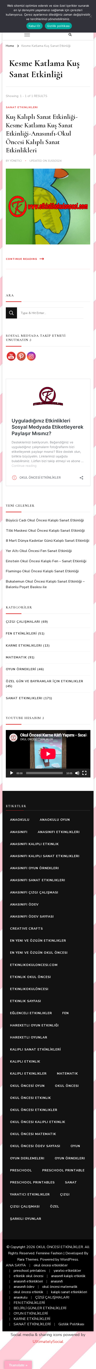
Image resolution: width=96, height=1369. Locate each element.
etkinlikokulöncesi (29, 989)
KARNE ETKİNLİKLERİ (32, 1318)
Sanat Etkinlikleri (22, 107)
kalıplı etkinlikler (28, 1073)
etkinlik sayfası (25, 1001)
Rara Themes (27, 1259)
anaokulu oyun (55, 820)
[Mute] (77, 773)
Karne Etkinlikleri (24, 645)
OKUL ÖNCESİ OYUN (27, 1086)
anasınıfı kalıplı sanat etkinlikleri (44, 856)
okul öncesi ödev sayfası (35, 1146)
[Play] (11, 773)
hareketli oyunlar (28, 1037)
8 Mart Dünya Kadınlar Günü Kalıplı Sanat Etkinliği (47, 540)
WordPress (69, 1259)
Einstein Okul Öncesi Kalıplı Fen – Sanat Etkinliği (46, 561)
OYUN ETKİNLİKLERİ (31, 1313)
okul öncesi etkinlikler (33, 1110)
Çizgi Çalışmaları (23, 622)
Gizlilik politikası (58, 26)
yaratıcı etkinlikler (30, 1194)
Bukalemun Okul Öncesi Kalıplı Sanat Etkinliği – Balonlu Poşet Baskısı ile (45, 584)
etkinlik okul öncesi (30, 977)
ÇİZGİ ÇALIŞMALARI (52, 1297)
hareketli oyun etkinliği (34, 1025)
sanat (71, 1182)
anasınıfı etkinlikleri (59, 832)
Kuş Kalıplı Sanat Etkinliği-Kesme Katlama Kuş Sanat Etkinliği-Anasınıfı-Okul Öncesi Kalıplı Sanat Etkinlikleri (42, 133)
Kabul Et (34, 26)
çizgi (65, 1194)
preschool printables (32, 1182)
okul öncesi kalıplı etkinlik (37, 1122)
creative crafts (26, 928)
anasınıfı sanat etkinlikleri (37, 880)
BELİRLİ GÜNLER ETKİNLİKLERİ (40, 1308)
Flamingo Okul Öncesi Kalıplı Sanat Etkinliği (42, 571)
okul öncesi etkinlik (30, 1098)
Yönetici (16, 161)
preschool (21, 1170)
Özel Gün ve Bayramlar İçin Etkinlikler (44, 681)
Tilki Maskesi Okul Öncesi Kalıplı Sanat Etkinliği (45, 530)
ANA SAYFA (16, 1265)
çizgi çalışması (25, 1206)
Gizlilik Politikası (71, 1324)
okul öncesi (67, 1086)
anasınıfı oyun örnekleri (34, 868)
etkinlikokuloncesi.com (34, 965)
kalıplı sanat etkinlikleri (69, 1292)
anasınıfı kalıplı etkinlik (34, 844)
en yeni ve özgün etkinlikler (38, 941)
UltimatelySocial (48, 1341)
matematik (67, 1073)
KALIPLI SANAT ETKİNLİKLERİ (35, 1049)
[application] (48, 754)
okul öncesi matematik (33, 1134)
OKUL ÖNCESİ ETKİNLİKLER (59, 1247)
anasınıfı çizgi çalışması (34, 892)
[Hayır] (90, 16)
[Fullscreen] (84, 773)
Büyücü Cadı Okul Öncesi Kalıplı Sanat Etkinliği (45, 520)
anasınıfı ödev (24, 904)
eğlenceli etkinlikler (31, 1013)
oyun (75, 1146)
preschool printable (63, 1170)
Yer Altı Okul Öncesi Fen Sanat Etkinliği (39, 550)
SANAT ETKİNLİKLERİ (32, 1324)
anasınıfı (18, 832)
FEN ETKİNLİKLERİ (21, 633)
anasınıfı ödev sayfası (32, 916)
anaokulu (19, 820)
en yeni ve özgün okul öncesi (39, 953)
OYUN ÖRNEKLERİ (21, 669)
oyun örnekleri (70, 1158)
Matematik (16, 657)
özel (54, 1206)
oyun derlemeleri (27, 1158)
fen (65, 1013)
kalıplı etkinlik (25, 1061)
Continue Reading (21, 259)
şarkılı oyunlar (25, 1219)
